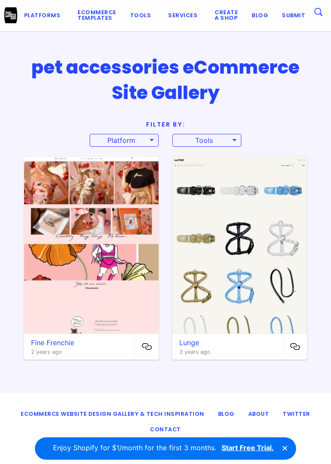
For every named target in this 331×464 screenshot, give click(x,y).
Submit (293, 15)
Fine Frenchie (52, 342)
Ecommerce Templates (97, 15)
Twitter (296, 414)
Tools (140, 15)
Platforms (42, 15)
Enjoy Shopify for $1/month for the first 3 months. (163, 447)
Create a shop (226, 15)
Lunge (189, 342)
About (258, 414)
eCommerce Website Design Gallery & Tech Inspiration (112, 414)
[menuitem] (44, 15)
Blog (260, 15)
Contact (165, 429)
